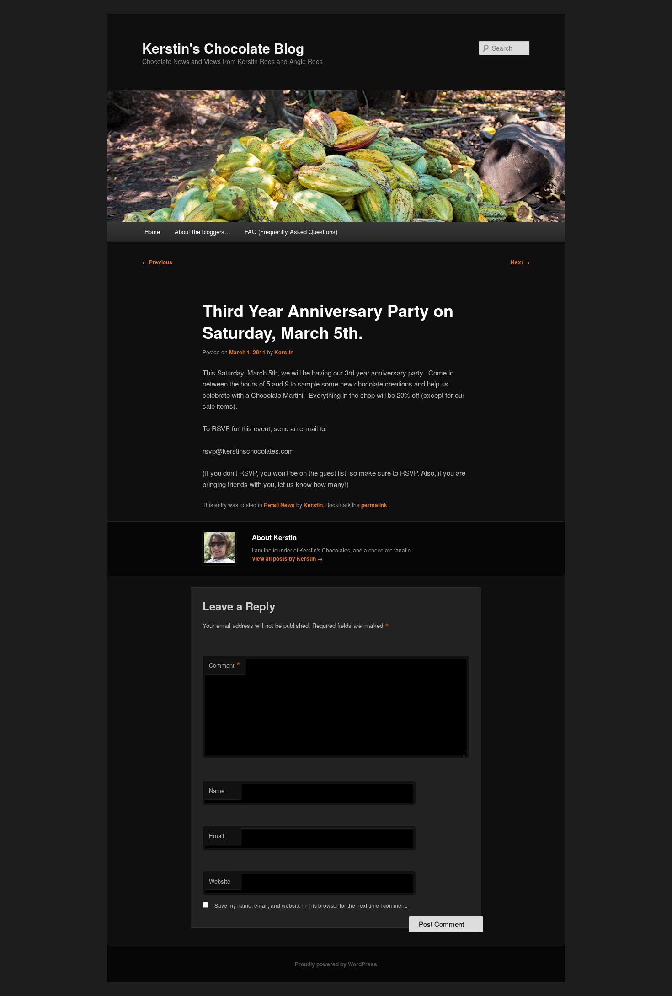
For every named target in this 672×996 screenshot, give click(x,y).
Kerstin (283, 352)
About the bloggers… (202, 231)
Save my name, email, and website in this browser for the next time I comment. (310, 905)
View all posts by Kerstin (287, 558)
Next (520, 262)
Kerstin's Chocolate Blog (223, 48)
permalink (374, 505)
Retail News (279, 505)
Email (216, 835)
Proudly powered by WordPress (336, 964)
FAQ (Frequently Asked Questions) (291, 231)
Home (152, 231)
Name (216, 790)
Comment (224, 665)
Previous (157, 262)
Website (219, 881)
